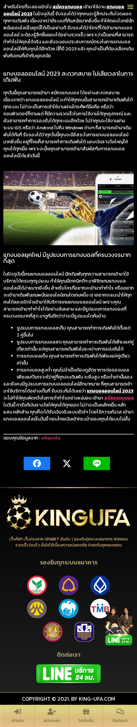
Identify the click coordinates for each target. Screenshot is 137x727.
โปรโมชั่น (86, 721)
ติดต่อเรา (120, 721)
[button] (130, 7)
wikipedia (50, 437)
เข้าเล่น (17, 721)
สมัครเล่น (51, 721)
